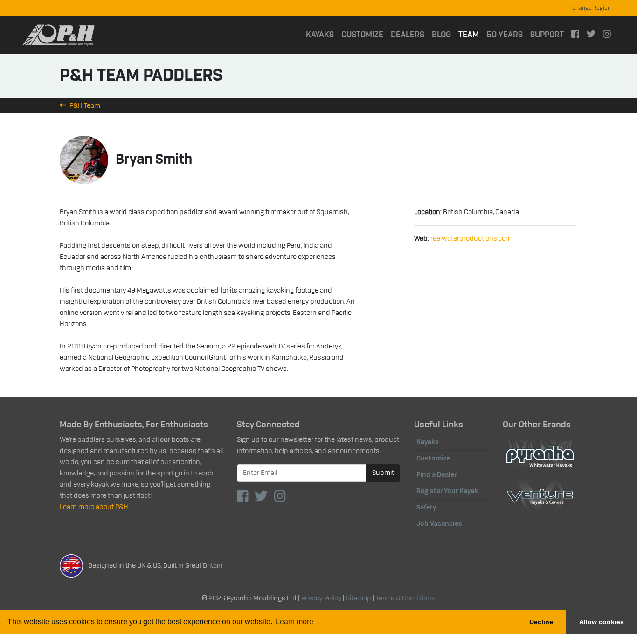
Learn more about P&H (94, 507)
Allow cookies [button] (601, 622)
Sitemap (358, 598)
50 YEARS (504, 35)
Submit (383, 473)
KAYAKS (320, 35)
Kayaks (427, 442)
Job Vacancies (439, 524)
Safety (426, 507)
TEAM (470, 35)
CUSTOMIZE (362, 35)
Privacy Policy (321, 598)
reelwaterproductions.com (471, 239)
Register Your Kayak (447, 491)
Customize (433, 458)
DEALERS (407, 35)
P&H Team (84, 106)
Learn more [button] (294, 622)
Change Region (591, 8)
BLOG (441, 35)
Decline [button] (541, 622)
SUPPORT (547, 35)
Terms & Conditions (405, 598)
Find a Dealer (436, 475)
